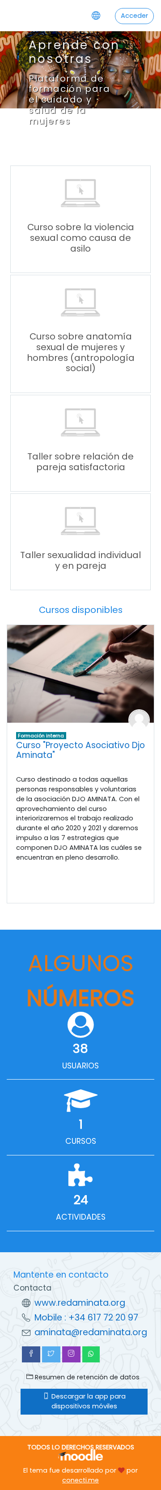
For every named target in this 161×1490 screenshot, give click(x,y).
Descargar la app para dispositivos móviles (88, 1401)
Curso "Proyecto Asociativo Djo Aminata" (80, 750)
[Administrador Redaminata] (139, 719)
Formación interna (41, 735)
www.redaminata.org (79, 1303)
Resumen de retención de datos (86, 1377)
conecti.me (80, 1480)
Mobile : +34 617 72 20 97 (86, 1318)
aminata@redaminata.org (90, 1332)
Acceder (134, 15)
